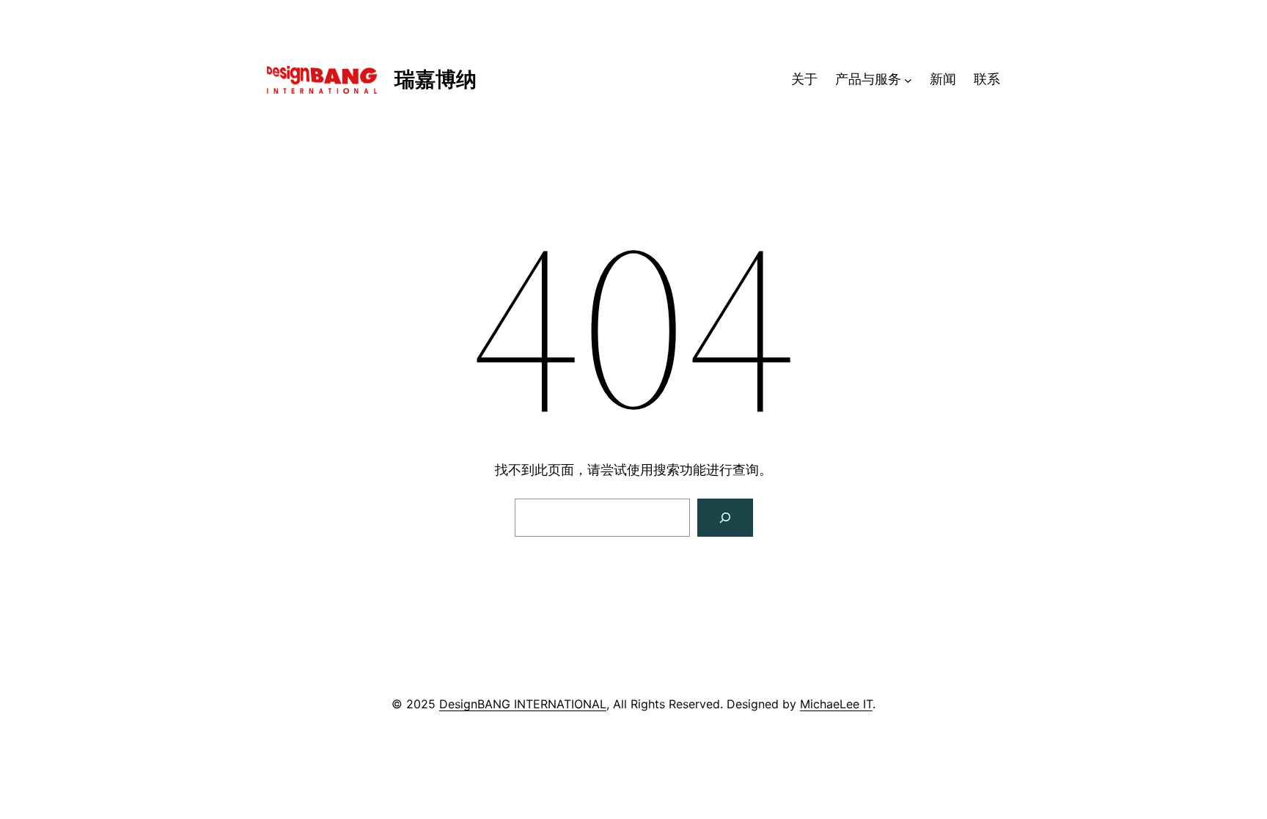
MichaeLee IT (836, 704)
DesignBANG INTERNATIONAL (522, 704)
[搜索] (725, 518)
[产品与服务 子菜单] (908, 80)
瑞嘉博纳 (435, 79)
